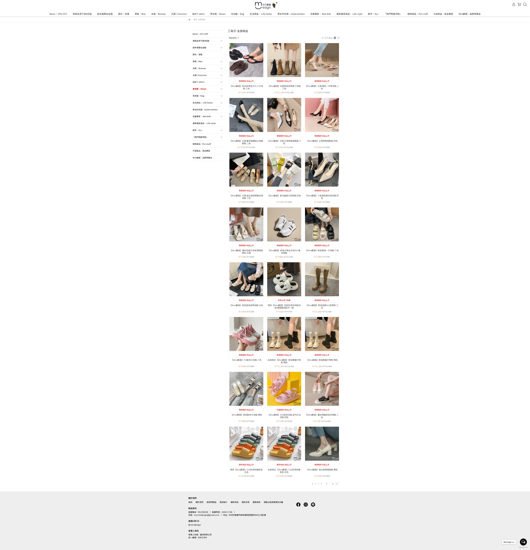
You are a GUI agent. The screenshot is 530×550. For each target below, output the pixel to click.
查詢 (190, 502)
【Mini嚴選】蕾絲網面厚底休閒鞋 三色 (322, 416)
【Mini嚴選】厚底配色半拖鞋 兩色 (246, 415)
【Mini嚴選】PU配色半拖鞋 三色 (246, 360)
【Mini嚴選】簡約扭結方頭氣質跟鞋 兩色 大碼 (246, 251)
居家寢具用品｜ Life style (349, 13)
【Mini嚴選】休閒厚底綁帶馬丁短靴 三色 (284, 87)
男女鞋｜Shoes (218, 13)
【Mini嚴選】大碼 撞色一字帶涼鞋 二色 (322, 87)
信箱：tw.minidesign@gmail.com (203, 515)
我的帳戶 (223, 502)
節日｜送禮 (123, 13)
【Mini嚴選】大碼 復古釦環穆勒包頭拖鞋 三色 (246, 196)
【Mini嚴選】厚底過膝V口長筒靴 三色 (322, 306)
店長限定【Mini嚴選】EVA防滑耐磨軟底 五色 (284, 470)
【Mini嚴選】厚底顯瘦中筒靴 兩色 (322, 360)
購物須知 (234, 502)
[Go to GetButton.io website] (523, 547)
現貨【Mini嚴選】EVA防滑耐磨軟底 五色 (246, 470)
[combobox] (234, 37)
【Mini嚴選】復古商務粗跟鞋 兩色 (322, 469)
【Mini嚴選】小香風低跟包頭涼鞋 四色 (322, 196)
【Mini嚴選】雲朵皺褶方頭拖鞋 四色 (284, 195)
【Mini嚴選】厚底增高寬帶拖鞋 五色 (246, 305)
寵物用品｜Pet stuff (417, 13)
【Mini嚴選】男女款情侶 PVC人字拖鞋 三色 (246, 87)
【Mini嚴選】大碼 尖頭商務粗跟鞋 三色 (284, 142)
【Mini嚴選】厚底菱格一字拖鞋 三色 (322, 250)
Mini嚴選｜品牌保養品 (470, 13)
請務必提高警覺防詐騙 (273, 502)
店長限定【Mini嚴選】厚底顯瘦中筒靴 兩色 (284, 361)
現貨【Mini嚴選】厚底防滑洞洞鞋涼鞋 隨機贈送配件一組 (284, 306)
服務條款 (256, 502)
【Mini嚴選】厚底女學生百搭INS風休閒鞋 (284, 251)
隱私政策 (245, 502)
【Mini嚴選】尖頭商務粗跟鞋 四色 (322, 141)
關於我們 (199, 502)
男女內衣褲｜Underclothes (291, 13)
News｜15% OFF (58, 13)
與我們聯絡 (211, 502)
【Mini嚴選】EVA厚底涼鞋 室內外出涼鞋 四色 (284, 416)
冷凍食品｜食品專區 (443, 13)
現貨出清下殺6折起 (82, 13)
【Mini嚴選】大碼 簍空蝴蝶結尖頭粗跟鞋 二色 (246, 142)
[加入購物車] (250, 60)
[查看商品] (242, 60)
